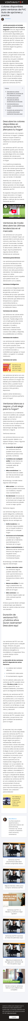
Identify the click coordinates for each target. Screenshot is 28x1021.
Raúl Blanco (8, 18)
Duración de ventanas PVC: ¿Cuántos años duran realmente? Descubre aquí (15, 112)
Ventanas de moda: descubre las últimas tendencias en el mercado (14, 99)
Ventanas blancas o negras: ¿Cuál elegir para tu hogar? (15, 106)
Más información (11, 1013)
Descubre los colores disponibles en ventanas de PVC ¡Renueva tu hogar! (15, 93)
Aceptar (14, 1017)
